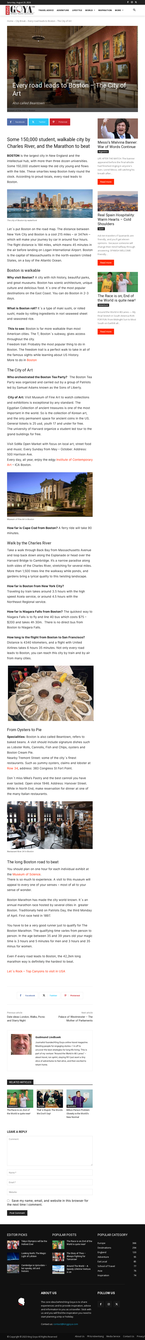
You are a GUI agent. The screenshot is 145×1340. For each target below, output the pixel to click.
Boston (32, 360)
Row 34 (12, 768)
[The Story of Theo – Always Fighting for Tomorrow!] (58, 1257)
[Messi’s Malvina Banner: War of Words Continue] (118, 128)
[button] (134, 10)
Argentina (103, 151)
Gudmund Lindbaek (48, 1037)
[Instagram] (132, 2)
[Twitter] (136, 2)
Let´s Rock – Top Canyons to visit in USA (36, 971)
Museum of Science (26, 874)
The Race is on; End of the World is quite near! (116, 298)
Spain (101, 228)
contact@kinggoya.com (65, 1324)
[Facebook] (128, 2)
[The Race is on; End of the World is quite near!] (20, 1099)
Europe (41, 1106)
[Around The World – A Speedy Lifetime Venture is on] (58, 1269)
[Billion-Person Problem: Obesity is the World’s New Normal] (79, 1099)
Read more (105, 181)
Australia (72, 1106)
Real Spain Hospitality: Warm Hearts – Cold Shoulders (116, 219)
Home (10, 21)
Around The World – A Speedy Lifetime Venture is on (79, 1269)
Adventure (13, 1106)
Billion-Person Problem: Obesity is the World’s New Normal (78, 1113)
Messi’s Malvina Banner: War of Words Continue (117, 144)
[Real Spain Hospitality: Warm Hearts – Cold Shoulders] (118, 201)
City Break (21, 21)
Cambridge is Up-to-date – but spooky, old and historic (34, 1268)
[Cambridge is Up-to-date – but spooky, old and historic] (13, 1269)
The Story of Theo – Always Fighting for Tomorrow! (76, 1256)
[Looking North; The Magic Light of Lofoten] (13, 1257)
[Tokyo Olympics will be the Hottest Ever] (13, 1245)
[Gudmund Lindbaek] (21, 1050)
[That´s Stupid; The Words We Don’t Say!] (50, 1099)
